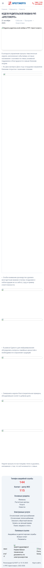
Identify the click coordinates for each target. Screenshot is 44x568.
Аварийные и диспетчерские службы (22, 534)
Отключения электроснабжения (22, 516)
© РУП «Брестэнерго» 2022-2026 (14, 566)
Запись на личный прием (22, 523)
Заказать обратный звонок (22, 521)
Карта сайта (36, 563)
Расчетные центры (22, 502)
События (19, 21)
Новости (22, 9)
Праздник (29, 21)
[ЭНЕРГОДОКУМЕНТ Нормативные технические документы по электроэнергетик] (22, 551)
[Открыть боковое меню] (3, 3)
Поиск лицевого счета (22, 526)
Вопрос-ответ (22, 537)
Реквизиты (22, 539)
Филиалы (22, 500)
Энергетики (20, 23)
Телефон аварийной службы (22, 478)
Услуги (22, 505)
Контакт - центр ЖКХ (22, 486)
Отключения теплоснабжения (22, 518)
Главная (4, 9)
